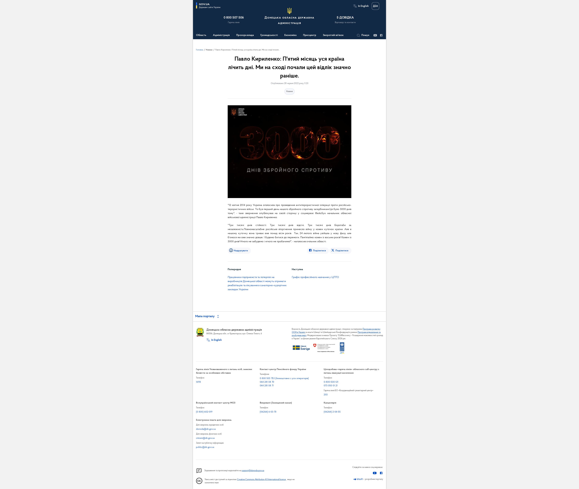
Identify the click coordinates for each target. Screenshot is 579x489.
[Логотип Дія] (375, 6)
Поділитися (319, 250)
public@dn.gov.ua (205, 447)
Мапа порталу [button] (205, 316)
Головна (199, 50)
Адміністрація (221, 35)
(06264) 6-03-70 (268, 412)
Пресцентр (309, 35)
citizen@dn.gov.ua (205, 438)
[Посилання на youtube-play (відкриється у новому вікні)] (375, 35)
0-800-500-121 (331, 382)
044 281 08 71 (267, 385)
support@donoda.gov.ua (253, 471)
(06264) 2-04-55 (332, 412)
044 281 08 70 (267, 382)
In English (363, 6)
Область (201, 35)
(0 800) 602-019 (204, 412)
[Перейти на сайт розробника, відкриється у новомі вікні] (358, 479)
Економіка (290, 35)
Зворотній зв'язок (333, 35)
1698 (198, 382)
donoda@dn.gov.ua (206, 429)
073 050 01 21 (331, 385)
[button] (363, 35)
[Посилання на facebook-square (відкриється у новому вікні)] (381, 35)
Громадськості (269, 35)
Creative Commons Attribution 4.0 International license (261, 479)
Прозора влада (245, 35)
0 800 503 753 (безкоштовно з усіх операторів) (284, 378)
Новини (209, 50)
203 (326, 395)
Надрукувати (241, 250)
